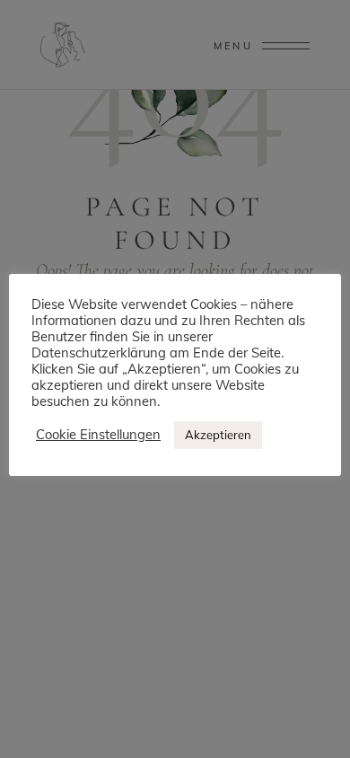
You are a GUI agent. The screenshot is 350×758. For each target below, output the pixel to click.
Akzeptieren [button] (218, 434)
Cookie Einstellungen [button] (98, 435)
